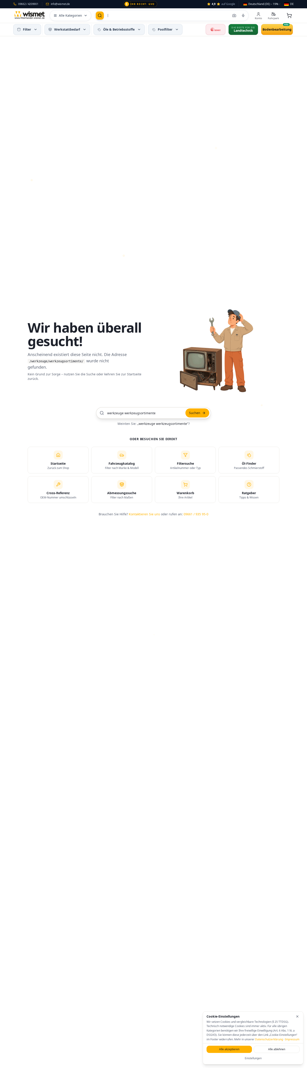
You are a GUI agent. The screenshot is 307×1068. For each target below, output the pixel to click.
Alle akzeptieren (229, 1049)
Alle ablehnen (276, 1049)
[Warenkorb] (289, 15)
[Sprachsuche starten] (243, 15)
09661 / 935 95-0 (196, 514)
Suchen (194, 413)
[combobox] (262, 4)
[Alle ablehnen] (297, 1016)
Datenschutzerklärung (269, 1039)
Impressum (292, 1039)
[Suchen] (100, 15)
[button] (35, 29)
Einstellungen (253, 1058)
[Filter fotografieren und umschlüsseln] (234, 15)
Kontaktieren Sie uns (144, 514)
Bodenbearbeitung (277, 29)
